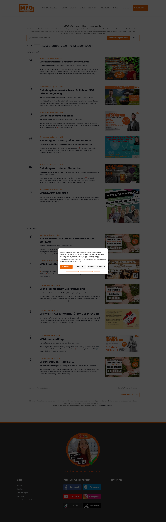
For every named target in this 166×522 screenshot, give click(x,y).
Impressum (97, 271)
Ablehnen (79, 267)
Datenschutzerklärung (72, 271)
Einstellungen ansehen (96, 267)
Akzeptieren (66, 267)
